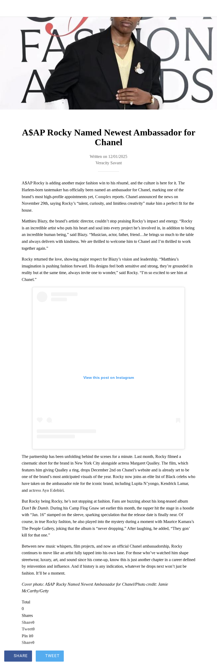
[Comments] (206, 656)
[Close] (8, 8)
